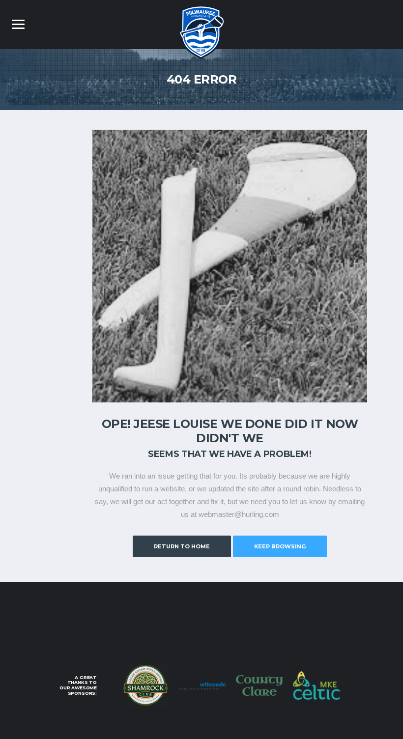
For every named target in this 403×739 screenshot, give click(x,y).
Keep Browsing (280, 546)
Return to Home (182, 546)
